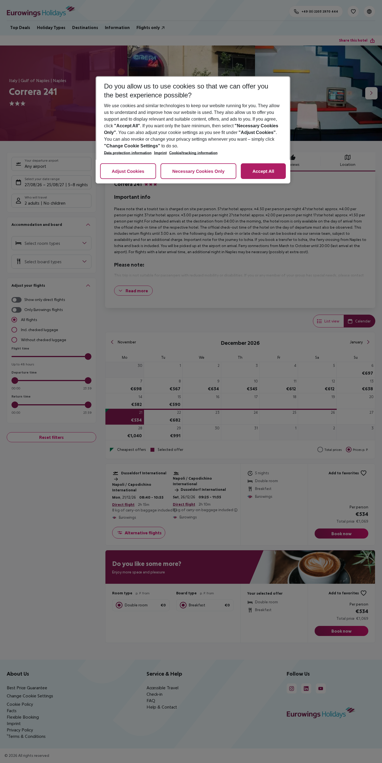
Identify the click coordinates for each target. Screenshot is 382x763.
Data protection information (128, 153)
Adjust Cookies (128, 171)
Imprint (160, 153)
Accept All (263, 171)
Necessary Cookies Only (198, 171)
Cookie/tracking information (193, 153)
